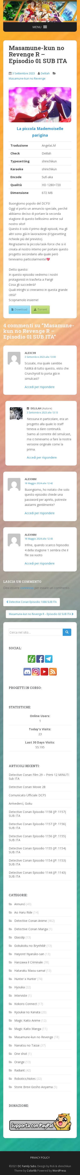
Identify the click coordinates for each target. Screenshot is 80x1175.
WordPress (59, 1170)
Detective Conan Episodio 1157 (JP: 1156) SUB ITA (37, 826)
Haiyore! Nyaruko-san (29, 954)
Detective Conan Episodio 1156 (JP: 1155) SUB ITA (37, 838)
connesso (27, 588)
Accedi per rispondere (40, 387)
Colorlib (32, 1170)
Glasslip (19, 937)
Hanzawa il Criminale (28, 962)
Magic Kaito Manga (27, 1029)
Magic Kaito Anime (27, 1020)
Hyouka (19, 987)
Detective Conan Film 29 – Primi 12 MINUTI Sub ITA (39, 777)
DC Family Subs (27, 1166)
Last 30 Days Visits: (40, 742)
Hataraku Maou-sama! (29, 971)
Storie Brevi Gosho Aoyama (33, 1087)
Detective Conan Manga (31, 929)
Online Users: (40, 716)
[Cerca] (67, 632)
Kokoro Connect (25, 1004)
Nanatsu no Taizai (26, 1045)
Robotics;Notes (25, 1079)
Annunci (19, 904)
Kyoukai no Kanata (27, 1012)
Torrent (42, 309)
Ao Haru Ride (23, 912)
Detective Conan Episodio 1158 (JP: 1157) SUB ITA (37, 814)
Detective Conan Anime (30, 921)
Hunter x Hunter (25, 979)
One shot (20, 1054)
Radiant (19, 1070)
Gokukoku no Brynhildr (30, 946)
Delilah (45, 73)
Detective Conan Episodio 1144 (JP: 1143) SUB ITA (37, 874)
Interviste (20, 995)
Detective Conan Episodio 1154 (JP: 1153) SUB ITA (37, 862)
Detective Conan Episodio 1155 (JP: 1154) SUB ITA (37, 850)
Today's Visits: (40, 729)
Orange (19, 1062)
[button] (36, 27)
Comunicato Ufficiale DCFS (27, 795)
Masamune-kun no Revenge (27, 78)
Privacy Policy (40, 1157)
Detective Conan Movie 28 (27, 787)
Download (21, 309)
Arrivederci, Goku (20, 803)
